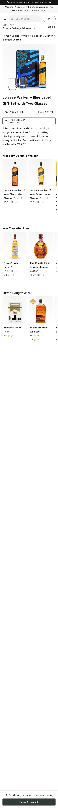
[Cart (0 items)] (49, 19)
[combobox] (27, 19)
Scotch (49, 35)
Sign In (52, 26)
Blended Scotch (11, 39)
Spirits (15, 35)
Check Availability (29, 802)
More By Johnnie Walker (20, 156)
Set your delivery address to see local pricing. (29, 2)
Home (5, 35)
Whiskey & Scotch (31, 35)
